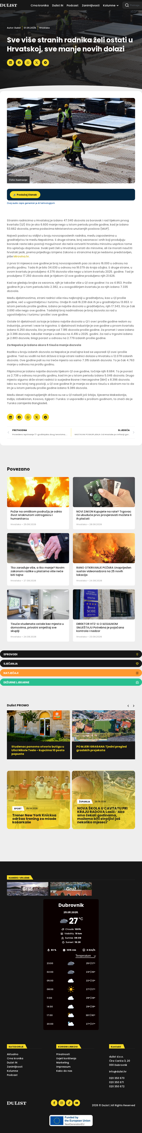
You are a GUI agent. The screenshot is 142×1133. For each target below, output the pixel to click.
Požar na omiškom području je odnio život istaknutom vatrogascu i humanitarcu (36, 515)
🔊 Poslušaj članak (25, 194)
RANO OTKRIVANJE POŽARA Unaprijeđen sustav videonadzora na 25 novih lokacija (103, 571)
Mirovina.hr (21, 256)
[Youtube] (76, 1103)
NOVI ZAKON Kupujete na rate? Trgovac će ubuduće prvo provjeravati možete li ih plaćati (103, 515)
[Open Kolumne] (117, 5)
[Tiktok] (69, 1103)
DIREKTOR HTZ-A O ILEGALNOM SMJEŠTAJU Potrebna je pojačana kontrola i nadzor (100, 627)
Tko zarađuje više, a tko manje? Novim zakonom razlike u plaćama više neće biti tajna (37, 571)
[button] (10, 62)
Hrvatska (44, 27)
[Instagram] (61, 1103)
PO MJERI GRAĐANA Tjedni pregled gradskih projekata (36, 748)
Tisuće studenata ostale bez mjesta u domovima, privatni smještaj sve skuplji (37, 627)
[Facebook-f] (54, 1103)
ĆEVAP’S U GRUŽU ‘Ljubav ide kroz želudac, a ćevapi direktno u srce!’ (101, 748)
